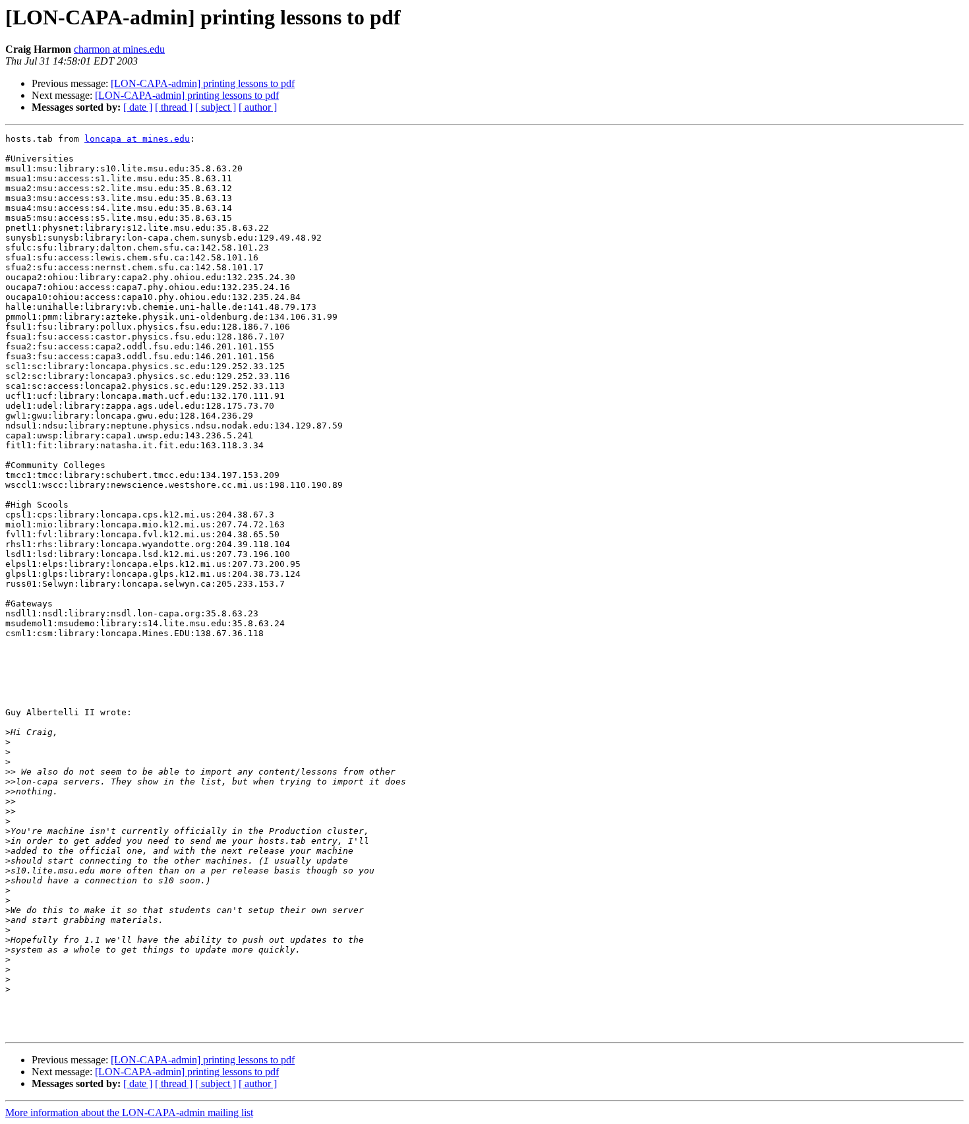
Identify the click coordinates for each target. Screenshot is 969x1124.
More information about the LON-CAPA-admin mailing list (129, 1112)
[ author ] (258, 107)
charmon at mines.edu (119, 49)
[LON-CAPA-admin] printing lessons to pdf (203, 83)
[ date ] (137, 107)
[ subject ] (215, 107)
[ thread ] (173, 107)
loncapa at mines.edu (137, 139)
